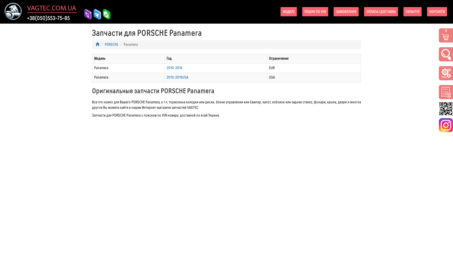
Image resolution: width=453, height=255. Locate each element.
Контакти (437, 11)
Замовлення (346, 11)
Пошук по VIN (315, 11)
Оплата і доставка (381, 11)
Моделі (288, 11)
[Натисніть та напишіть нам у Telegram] (95, 14)
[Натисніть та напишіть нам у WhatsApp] (105, 14)
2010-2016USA (177, 77)
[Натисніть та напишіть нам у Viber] (86, 14)
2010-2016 (174, 68)
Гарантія (412, 11)
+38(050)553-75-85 (48, 18)
